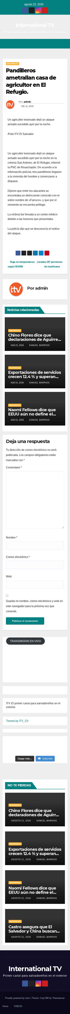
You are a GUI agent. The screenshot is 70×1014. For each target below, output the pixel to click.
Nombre (11, 537)
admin (27, 101)
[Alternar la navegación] (64, 43)
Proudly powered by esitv (18, 998)
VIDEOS (18, 1006)
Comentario (14, 467)
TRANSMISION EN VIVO (25, 641)
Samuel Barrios (39, 345)
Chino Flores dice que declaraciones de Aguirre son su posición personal (33, 339)
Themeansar (58, 998)
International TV (35, 25)
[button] (53, 43)
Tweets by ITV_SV (17, 720)
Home (5, 1006)
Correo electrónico (18, 556)
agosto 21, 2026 (21, 820)
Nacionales (12, 64)
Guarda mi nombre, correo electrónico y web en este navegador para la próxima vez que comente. (34, 606)
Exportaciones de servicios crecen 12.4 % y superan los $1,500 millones (34, 376)
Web (9, 576)
